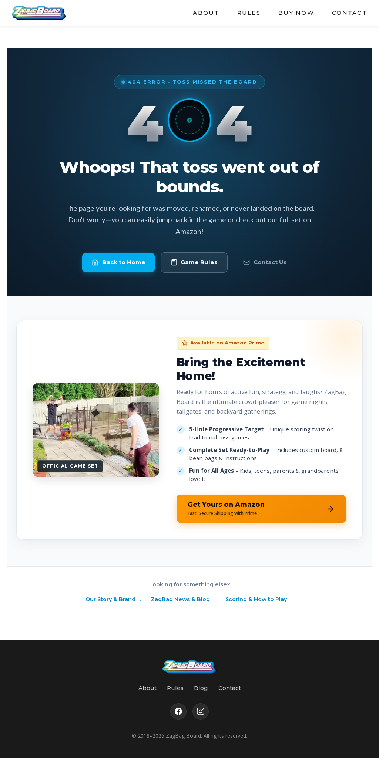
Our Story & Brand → (113, 599)
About (147, 687)
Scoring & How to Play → (259, 599)
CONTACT (349, 12)
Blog (201, 687)
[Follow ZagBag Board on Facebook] (178, 711)
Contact (229, 687)
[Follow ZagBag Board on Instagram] (200, 711)
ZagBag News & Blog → (184, 599)
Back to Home (123, 262)
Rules (175, 687)
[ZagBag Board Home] (39, 13)
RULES (249, 12)
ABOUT (206, 12)
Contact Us (270, 262)
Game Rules (199, 262)
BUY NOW (296, 12)
